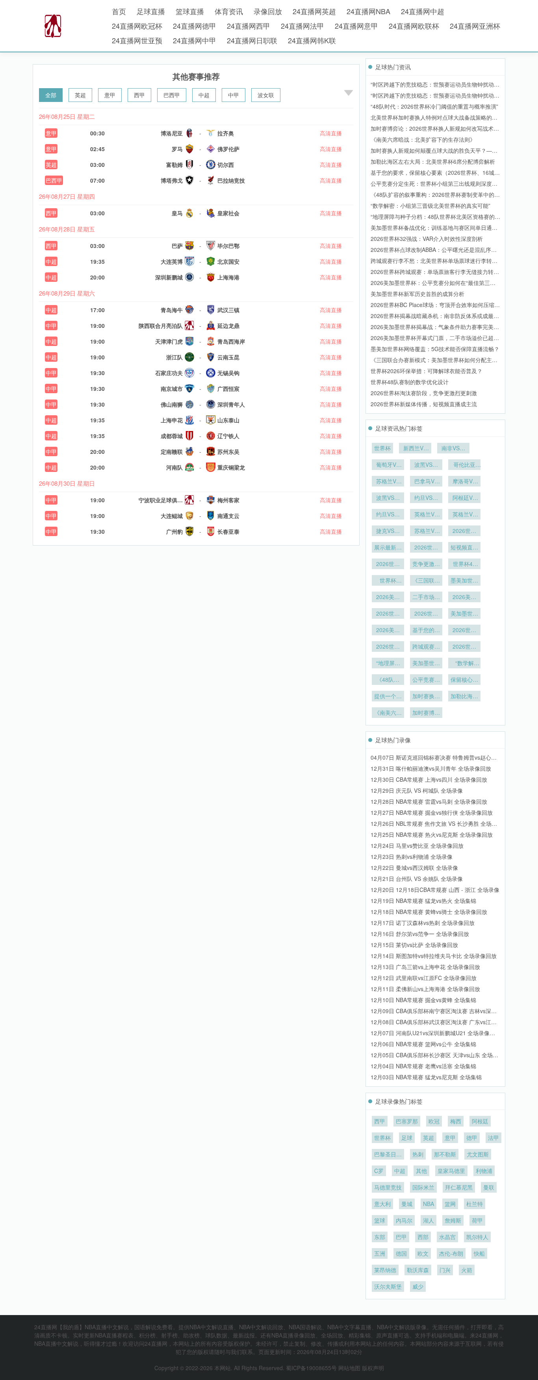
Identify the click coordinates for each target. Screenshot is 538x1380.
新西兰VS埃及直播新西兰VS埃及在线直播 (415, 448)
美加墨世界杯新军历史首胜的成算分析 (417, 294)
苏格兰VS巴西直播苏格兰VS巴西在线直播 (388, 482)
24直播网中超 (422, 11)
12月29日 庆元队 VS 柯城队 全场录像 (417, 790)
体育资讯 (229, 11)
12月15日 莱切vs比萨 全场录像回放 (414, 945)
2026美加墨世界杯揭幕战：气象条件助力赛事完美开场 (464, 597)
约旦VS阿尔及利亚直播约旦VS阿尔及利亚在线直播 (388, 515)
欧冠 (434, 1121)
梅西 (455, 1121)
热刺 (417, 1154)
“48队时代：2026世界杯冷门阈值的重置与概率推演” (434, 106)
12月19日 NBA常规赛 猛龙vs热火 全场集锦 (423, 901)
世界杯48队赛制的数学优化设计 (410, 382)
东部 (379, 1237)
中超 (204, 95)
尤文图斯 (478, 1154)
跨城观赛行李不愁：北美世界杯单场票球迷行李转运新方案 (426, 647)
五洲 (379, 1253)
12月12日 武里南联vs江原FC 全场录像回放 (424, 978)
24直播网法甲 (302, 25)
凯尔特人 (477, 1237)
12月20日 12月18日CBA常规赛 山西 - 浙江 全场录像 (435, 889)
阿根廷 (480, 1121)
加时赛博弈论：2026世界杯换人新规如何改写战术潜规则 (426, 713)
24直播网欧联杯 (414, 25)
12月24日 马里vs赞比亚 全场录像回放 (417, 845)
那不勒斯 (445, 1154)
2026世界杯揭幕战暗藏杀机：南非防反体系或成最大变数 (388, 614)
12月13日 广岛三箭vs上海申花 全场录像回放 (425, 967)
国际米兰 (423, 1187)
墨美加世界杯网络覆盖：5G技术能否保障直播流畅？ (435, 349)
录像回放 (268, 11)
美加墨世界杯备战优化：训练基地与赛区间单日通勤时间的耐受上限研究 (426, 663)
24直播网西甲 (248, 25)
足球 (406, 1137)
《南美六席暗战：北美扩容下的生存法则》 (423, 139)
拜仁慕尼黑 (459, 1187)
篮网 (450, 1204)
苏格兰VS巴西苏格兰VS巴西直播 (426, 531)
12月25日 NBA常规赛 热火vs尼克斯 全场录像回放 (432, 834)
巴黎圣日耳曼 (388, 1155)
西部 (423, 1237)
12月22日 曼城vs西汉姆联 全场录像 (414, 867)
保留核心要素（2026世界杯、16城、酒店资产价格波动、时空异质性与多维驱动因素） (464, 680)
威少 (417, 1286)
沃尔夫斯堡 (388, 1286)
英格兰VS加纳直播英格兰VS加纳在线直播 (464, 515)
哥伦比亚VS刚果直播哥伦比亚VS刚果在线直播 (464, 465)
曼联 (488, 1187)
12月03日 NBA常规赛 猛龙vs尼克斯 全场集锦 (426, 1077)
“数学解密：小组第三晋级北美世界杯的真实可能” (430, 205)
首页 (119, 11)
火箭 (466, 1270)
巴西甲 (171, 95)
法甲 (493, 1137)
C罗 (379, 1171)
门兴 (445, 1270)
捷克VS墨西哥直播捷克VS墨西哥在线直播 (388, 531)
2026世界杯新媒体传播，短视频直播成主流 (424, 404)
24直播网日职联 (252, 40)
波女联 (266, 95)
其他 (421, 1171)
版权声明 (373, 1368)
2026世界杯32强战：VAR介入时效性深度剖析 (427, 238)
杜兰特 (474, 1204)
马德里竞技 (388, 1187)
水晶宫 (447, 1237)
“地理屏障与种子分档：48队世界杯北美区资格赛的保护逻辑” (388, 663)
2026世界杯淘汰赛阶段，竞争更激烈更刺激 (424, 393)
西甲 (139, 95)
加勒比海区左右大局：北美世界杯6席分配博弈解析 (433, 161)
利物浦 (484, 1171)
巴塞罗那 (407, 1121)
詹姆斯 (453, 1220)
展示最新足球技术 (388, 548)
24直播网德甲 (194, 25)
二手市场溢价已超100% (426, 597)
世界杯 (382, 448)
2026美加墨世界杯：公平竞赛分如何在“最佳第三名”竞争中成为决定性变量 (388, 630)
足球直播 (151, 11)
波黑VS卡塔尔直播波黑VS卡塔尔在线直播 (426, 465)
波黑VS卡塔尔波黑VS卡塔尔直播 (388, 498)
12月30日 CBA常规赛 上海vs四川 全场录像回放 (429, 779)
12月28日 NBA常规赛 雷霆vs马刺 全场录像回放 (429, 801)
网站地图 (349, 1368)
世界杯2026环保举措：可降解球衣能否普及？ (426, 371)
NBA (428, 1204)
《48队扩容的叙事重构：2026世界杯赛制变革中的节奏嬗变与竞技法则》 (388, 680)
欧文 (423, 1253)
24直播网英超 (314, 11)
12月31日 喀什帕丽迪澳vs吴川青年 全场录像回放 (431, 768)
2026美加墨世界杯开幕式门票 (388, 597)
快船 (479, 1253)
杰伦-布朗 (451, 1253)
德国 (401, 1253)
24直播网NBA (368, 11)
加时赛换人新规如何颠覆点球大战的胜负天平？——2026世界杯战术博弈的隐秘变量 (426, 696)
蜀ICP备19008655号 (311, 1368)
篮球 (379, 1220)
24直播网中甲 (194, 40)
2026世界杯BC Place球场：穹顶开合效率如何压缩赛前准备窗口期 (426, 614)
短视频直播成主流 (464, 548)
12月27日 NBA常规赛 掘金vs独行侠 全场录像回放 (432, 812)
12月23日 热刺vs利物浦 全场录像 (412, 856)
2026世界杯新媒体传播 (426, 548)
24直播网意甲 (356, 25)
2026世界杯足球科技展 (464, 531)
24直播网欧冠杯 (137, 25)
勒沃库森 (418, 1270)
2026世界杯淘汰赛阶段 (388, 564)
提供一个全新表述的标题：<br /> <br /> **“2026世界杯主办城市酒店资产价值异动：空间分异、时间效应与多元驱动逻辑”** (388, 696)
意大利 (382, 1204)
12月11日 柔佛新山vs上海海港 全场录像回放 (425, 989)
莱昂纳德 (385, 1270)
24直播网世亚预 (137, 40)
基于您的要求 (426, 630)
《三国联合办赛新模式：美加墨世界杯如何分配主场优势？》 (426, 581)
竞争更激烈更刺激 (426, 564)
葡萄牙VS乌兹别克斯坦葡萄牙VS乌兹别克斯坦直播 (388, 465)
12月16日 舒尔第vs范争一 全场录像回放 (420, 934)
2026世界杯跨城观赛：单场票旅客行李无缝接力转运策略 (464, 630)
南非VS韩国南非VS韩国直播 (453, 448)
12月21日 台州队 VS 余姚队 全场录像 (417, 878)
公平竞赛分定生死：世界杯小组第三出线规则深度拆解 (426, 680)
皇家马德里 (451, 1171)
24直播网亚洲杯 (475, 25)
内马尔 (404, 1220)
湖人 (428, 1220)
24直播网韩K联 (312, 40)
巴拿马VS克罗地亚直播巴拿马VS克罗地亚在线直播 (426, 482)
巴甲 (401, 1237)
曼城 (406, 1204)
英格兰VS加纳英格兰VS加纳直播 (426, 515)
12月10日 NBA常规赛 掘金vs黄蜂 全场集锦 (423, 1000)
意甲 (109, 95)
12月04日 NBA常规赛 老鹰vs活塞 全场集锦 (423, 1066)
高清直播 (331, 133)
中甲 (233, 95)
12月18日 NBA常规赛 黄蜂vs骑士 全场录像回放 (429, 912)
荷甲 (477, 1220)
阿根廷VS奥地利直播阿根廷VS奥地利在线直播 (464, 498)
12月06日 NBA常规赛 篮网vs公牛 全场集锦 (423, 1044)
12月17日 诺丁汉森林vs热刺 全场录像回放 (423, 923)
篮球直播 (190, 11)
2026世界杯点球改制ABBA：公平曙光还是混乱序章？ (388, 647)
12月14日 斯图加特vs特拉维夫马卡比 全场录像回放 (434, 956)
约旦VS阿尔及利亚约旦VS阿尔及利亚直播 (426, 498)
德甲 (471, 1137)
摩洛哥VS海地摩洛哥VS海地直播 (464, 482)
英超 (80, 95)
